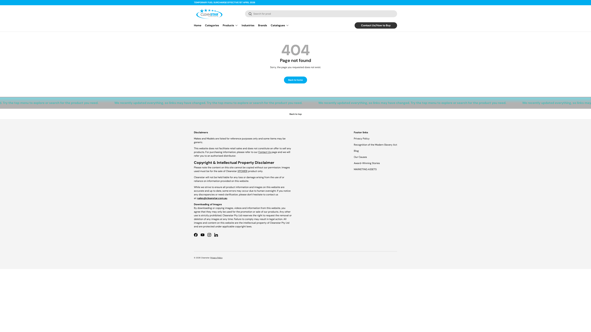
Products (228, 25)
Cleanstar (205, 258)
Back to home (295, 80)
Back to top (295, 114)
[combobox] (321, 13)
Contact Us (264, 152)
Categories (212, 25)
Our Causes (360, 157)
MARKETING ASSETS (365, 169)
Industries (248, 25)
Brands (262, 25)
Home (197, 25)
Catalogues (278, 25)
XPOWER (242, 171)
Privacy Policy (362, 138)
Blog (356, 150)
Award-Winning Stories (367, 163)
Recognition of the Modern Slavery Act (375, 144)
